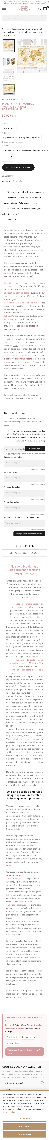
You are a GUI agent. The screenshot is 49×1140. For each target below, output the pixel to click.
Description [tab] (24, 546)
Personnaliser (24, 1118)
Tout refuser (24, 1126)
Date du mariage (11, 472)
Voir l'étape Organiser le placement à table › (23, 1051)
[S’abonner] (42, 1082)
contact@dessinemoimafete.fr (20, 358)
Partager (13, 181)
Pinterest (21, 181)
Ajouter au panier (19, 167)
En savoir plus (9, 1112)
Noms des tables (11, 502)
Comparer (9, 176)
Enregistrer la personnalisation (29, 534)
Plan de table (12, 1037)
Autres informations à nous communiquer (22, 517)
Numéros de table (14, 1043)
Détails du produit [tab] (24, 552)
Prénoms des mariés (13, 457)
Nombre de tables (12, 487)
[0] (45, 8)
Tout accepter (24, 1134)
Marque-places (28, 1037)
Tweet (17, 181)
